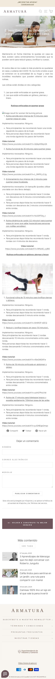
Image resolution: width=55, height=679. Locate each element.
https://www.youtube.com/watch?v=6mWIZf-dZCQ (24, 323)
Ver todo (27, 546)
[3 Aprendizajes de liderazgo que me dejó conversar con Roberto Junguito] (10, 556)
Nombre (6, 447)
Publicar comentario (27, 493)
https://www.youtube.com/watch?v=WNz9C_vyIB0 (27, 249)
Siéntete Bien (20, 26)
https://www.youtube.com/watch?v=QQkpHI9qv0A (24, 144)
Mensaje (7, 472)
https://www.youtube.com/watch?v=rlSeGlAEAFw (24, 360)
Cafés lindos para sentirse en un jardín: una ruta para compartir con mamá (35, 576)
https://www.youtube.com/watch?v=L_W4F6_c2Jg (24, 174)
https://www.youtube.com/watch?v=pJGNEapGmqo (25, 426)
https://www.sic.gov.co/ (27, 663)
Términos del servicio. (39, 503)
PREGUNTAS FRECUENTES (27, 632)
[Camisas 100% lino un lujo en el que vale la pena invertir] (10, 590)
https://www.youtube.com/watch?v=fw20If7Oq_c (24, 216)
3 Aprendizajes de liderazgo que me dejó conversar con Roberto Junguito (35, 560)
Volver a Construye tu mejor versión (29, 524)
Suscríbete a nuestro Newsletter (27, 619)
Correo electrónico (15, 460)
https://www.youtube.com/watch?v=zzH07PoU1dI (24, 393)
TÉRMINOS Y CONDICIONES (26, 626)
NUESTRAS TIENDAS (27, 638)
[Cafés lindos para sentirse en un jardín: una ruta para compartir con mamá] (10, 573)
